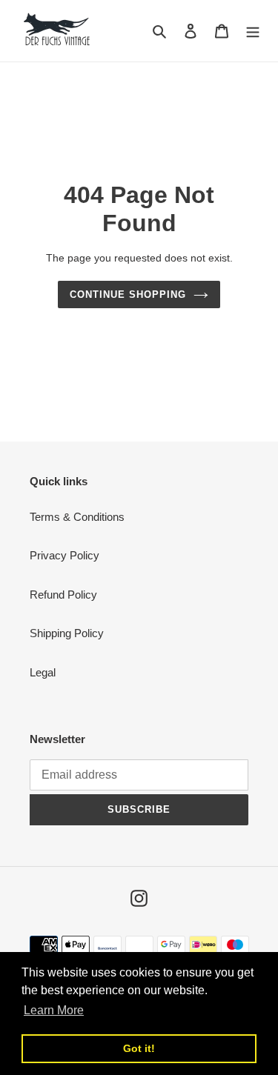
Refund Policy (63, 594)
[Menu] (252, 31)
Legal (43, 672)
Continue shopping (128, 294)
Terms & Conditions (77, 516)
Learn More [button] (54, 1010)
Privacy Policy (64, 555)
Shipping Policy (67, 633)
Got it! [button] (139, 1048)
